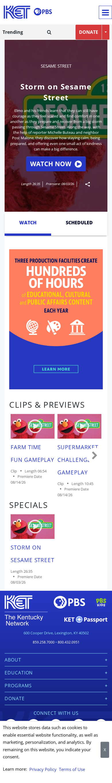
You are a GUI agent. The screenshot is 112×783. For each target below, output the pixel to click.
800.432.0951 (69, 642)
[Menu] (105, 12)
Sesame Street (56, 66)
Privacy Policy (43, 769)
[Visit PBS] (42, 11)
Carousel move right (95, 456)
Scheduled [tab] (79, 222)
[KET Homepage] (17, 12)
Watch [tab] (27, 222)
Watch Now (50, 163)
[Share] (85, 184)
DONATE (88, 32)
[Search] (49, 32)
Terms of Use (72, 769)
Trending (13, 32)
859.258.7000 (44, 642)
